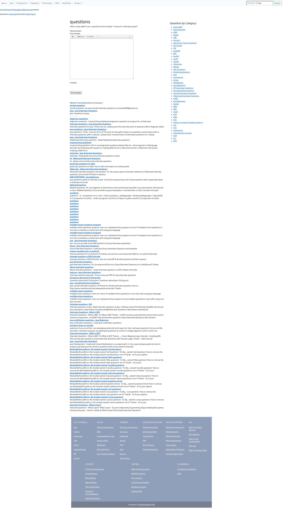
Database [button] (35, 3)
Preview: (73, 83)
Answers (8, 10)
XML (175, 37)
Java (75, 427)
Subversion (178, 130)
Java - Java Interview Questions (83, 111)
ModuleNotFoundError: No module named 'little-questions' (96, 357)
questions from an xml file (81, 325)
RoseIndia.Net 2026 (147, 504)
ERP (144, 440)
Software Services (150, 427)
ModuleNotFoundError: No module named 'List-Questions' (95, 349)
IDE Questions (179, 69)
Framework (178, 77)
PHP (175, 141)
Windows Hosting (138, 487)
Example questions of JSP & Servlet (85, 256)
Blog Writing (90, 478)
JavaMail (176, 51)
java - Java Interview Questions (83, 137)
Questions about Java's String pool (85, 278)
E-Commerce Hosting (140, 482)
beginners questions (79, 119)
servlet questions (77, 105)
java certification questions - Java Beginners (89, 320)
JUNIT (175, 98)
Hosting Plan (136, 491)
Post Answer (75, 33)
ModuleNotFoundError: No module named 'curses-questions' (96, 397)
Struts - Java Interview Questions (84, 246)
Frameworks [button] (22, 3)
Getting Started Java (105, 427)
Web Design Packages (175, 449)
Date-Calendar (179, 29)
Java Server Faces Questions (185, 43)
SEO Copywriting (92, 487)
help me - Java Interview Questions (85, 272)
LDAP (175, 112)
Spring (176, 61)
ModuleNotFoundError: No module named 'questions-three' (96, 381)
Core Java (124, 432)
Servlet (77, 458)
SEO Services (194, 434)
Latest (15, 14)
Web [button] (57, 3)
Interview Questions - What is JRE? (85, 312)
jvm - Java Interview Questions (83, 240)
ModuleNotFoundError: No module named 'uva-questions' (95, 389)
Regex (175, 35)
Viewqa (15, 10)
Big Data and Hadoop (129, 427)
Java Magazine (179, 85)
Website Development (175, 427)
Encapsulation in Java (105, 436)
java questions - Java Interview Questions (88, 129)
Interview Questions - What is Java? (85, 405)
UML (175, 117)
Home (2, 10)
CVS (175, 128)
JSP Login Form (103, 449)
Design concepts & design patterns (188, 122)
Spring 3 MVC (102, 440)
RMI (175, 109)
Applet (176, 104)
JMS (174, 53)
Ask (11, 14)
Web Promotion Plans (198, 450)
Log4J (175, 59)
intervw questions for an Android (84, 251)
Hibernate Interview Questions (186, 96)
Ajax (175, 75)
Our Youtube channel (106, 454)
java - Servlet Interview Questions (85, 283)
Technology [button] (47, 3)
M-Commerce (148, 445)
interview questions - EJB (81, 304)
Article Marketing (92, 498)
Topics (33, 14)
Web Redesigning (173, 436)
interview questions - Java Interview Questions (90, 124)
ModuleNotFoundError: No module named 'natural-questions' (97, 373)
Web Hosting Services (140, 469)
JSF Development (150, 432)
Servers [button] (77, 3)
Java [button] (11, 3)
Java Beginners (179, 101)
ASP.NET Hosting (138, 473)
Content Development (94, 469)
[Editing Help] (129, 36)
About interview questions (81, 267)
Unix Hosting (136, 478)
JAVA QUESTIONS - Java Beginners (84, 177)
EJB (174, 48)
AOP (175, 136)
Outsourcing (148, 436)
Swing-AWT (178, 27)
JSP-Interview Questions (183, 88)
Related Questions (78, 185)
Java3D (176, 56)
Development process (182, 133)
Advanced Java (80, 449)
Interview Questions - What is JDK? (85, 333)
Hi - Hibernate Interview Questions (85, 158)
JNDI (175, 106)
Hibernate (177, 64)
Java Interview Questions (81, 262)
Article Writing (91, 473)
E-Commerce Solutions (186, 469)
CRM (179, 473)
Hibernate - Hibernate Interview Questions (88, 169)
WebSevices (178, 83)
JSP (75, 454)
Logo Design (171, 445)
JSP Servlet (177, 45)
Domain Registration (174, 454)
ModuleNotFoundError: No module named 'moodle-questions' (97, 365)
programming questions (80, 142)
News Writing (91, 482)
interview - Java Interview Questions (86, 153)
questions (74, 193)
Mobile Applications (181, 72)
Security (176, 40)
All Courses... (125, 458)
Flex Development (150, 449)
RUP (175, 114)
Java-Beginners (24, 10)
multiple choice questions (81, 291)
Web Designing (172, 432)
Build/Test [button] (67, 3)
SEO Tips (192, 446)
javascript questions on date (82, 164)
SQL (175, 120)
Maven (176, 67)
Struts (175, 80)
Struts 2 (123, 454)
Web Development (173, 440)
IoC (174, 138)
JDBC (175, 32)
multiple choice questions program (85, 225)
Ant (174, 125)
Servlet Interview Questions (184, 93)
